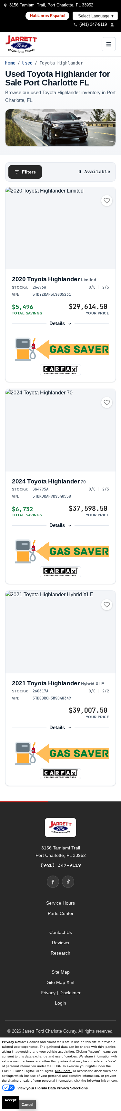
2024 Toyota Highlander (49, 481)
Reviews (60, 942)
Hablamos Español (47, 16)
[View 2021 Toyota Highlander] (60, 632)
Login (60, 1003)
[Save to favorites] (106, 200)
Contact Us (60, 932)
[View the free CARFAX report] (60, 369)
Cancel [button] (27, 1104)
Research (60, 953)
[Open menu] (109, 44)
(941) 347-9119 (60, 865)
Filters (29, 171)
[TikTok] (68, 882)
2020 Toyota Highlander (54, 279)
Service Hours (60, 903)
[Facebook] (53, 882)
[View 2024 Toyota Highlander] (60, 430)
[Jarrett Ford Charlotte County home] (21, 44)
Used (27, 63)
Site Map (61, 972)
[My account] (114, 24)
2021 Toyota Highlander (58, 683)
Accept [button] (10, 1100)
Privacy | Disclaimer (61, 992)
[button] (60, 349)
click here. (63, 1071)
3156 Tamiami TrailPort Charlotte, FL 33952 (60, 851)
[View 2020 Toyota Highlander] (60, 228)
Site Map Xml (60, 982)
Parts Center (61, 913)
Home (10, 63)
